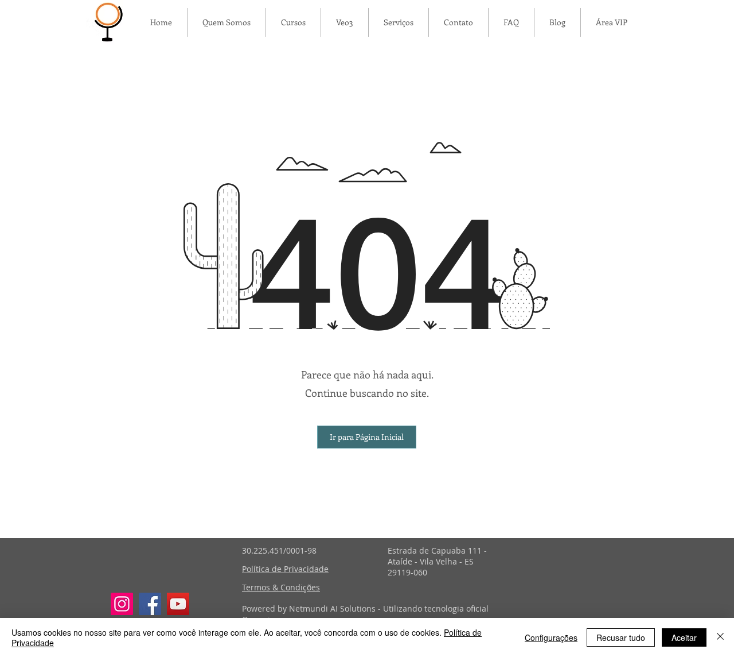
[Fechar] (720, 637)
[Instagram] (122, 604)
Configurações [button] (551, 637)
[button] (366, 437)
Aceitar (684, 637)
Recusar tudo (620, 637)
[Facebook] (150, 604)
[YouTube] (178, 604)
